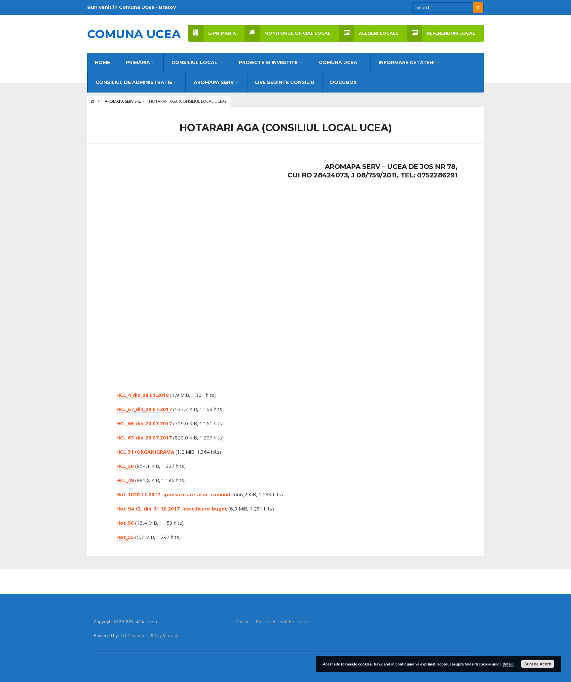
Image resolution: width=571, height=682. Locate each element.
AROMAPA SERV (214, 82)
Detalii (508, 664)
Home (102, 62)
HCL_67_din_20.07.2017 (144, 409)
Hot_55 (125, 537)
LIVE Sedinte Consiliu (284, 82)
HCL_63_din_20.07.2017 (144, 437)
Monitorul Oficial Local (297, 33)
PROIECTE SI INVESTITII (268, 62)
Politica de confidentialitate (283, 622)
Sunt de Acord (537, 664)
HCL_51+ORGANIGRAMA (145, 451)
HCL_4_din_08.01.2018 (142, 395)
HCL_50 (125, 466)
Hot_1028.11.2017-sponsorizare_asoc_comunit (173, 494)
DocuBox (343, 82)
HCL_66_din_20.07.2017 (144, 423)
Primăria (138, 62)
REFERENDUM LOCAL (451, 33)
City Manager (168, 635)
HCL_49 (125, 480)
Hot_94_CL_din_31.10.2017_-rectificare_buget (171, 508)
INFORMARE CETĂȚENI (407, 62)
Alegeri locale (378, 33)
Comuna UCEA (134, 34)
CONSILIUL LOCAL (194, 62)
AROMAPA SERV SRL (123, 101)
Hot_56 (125, 522)
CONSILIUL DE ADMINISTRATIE (133, 82)
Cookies (244, 622)
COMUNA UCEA (338, 62)
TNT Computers (134, 635)
